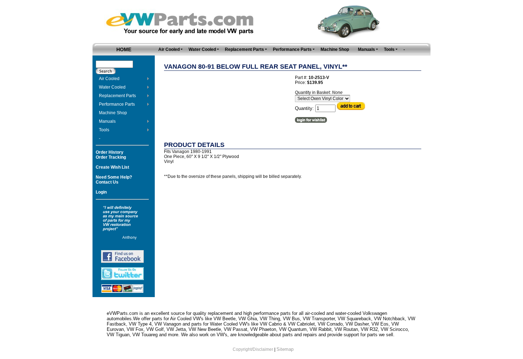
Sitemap (285, 349)
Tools (104, 129)
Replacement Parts (117, 95)
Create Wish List (112, 167)
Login (101, 192)
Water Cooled (112, 87)
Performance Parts (117, 104)
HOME (123, 49)
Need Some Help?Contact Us (114, 180)
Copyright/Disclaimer (253, 349)
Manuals (107, 121)
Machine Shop (113, 112)
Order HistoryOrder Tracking (111, 155)
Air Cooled (109, 78)
